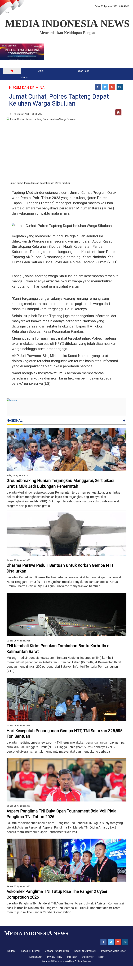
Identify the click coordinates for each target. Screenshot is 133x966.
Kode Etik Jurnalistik (85, 951)
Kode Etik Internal (30, 951)
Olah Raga (83, 71)
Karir (101, 956)
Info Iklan (72, 956)
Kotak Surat (35, 956)
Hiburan (24, 77)
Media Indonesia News (63, 961)
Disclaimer (88, 956)
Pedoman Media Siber (113, 951)
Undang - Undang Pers (57, 951)
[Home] (12, 71)
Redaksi (11, 951)
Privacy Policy (54, 956)
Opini (40, 71)
